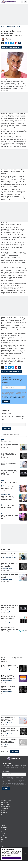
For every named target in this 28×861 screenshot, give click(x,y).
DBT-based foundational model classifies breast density (8, 618)
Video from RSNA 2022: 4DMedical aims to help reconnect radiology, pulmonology (7, 498)
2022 (2, 485)
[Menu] (25, 2)
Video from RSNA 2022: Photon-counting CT (7, 506)
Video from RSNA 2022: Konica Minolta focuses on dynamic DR (9, 517)
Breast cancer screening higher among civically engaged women (8, 719)
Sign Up (6, 401)
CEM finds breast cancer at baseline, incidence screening (9, 666)
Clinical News (5, 26)
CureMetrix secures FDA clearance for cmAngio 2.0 (9, 445)
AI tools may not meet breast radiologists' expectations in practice (8, 463)
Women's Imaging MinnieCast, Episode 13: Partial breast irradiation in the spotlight (9, 677)
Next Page (15, 751)
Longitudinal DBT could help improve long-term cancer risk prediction (8, 455)
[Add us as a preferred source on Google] (19, 43)
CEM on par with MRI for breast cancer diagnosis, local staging (9, 730)
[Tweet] (12, 43)
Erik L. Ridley (8, 38)
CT (1, 504)
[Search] (22, 2)
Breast (5, 28)
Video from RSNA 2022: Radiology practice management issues (7, 488)
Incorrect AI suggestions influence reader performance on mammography (9, 688)
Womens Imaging (16, 26)
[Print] (2, 43)
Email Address (6, 385)
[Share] (6, 43)
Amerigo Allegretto (7, 568)
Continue (7, 428)
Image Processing (5, 494)
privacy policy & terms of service (12, 397)
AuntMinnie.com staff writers (10, 557)
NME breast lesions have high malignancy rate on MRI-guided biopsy (9, 472)
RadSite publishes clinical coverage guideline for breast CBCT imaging (9, 629)
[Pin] (16, 43)
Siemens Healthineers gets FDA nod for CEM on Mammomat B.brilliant (9, 741)
